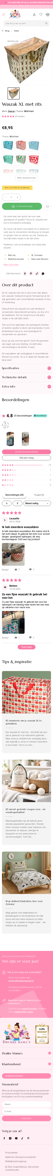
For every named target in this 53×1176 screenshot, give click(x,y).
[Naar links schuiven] (3, 94)
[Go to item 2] (25, 439)
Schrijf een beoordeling (26, 451)
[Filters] (17, 503)
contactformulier (29, 1008)
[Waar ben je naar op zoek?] (46, 23)
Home (16, 31)
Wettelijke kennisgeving (15, 1161)
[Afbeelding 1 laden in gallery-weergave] (13, 93)
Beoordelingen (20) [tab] (15, 495)
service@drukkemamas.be (21, 981)
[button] (5, 14)
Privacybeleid (11, 1153)
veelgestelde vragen (23, 1012)
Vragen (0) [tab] (39, 495)
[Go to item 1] (10, 439)
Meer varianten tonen (26, 178)
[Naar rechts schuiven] (49, 94)
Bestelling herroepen (14, 1076)
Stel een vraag (26, 457)
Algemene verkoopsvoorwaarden (20, 1157)
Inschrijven (26, 1118)
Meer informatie (11, 264)
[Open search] (7, 503)
